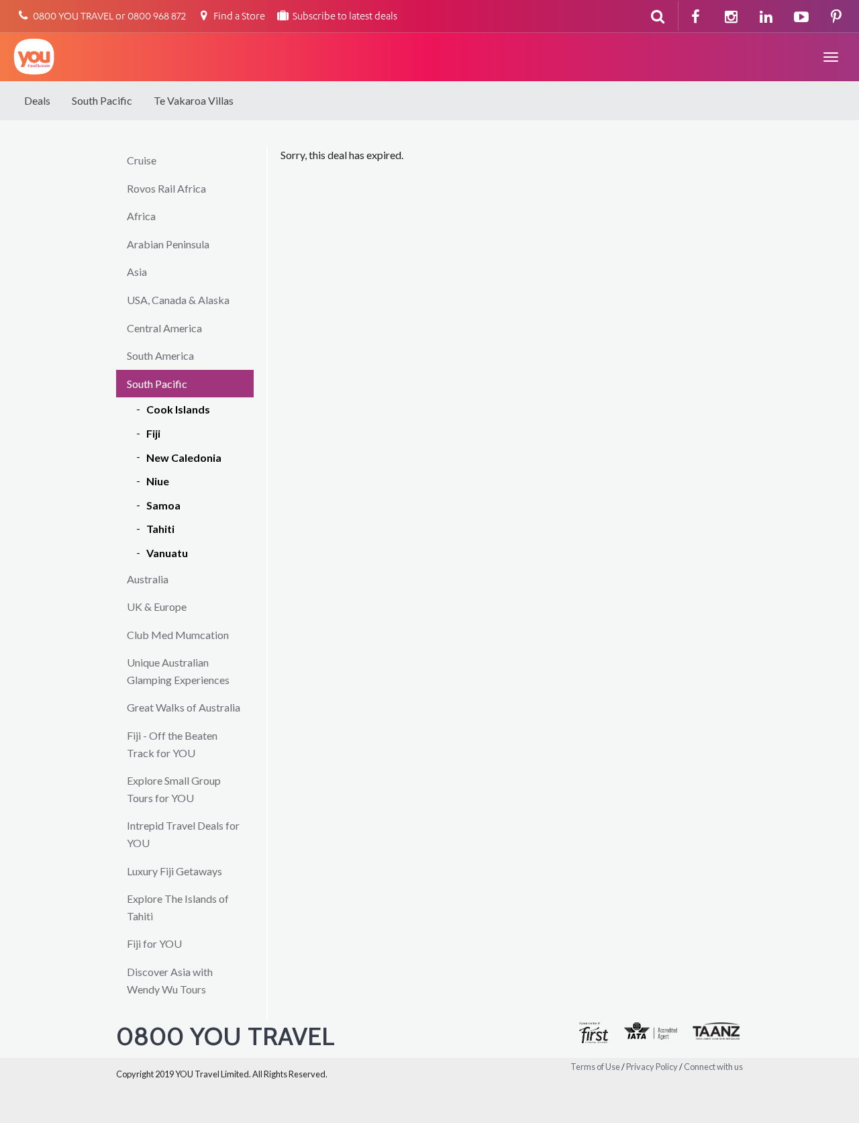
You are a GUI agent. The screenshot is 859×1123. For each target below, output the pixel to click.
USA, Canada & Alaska (178, 299)
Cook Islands (178, 409)
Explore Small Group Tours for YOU (174, 789)
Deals (37, 100)
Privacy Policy (652, 1066)
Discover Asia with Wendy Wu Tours (170, 980)
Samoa (163, 505)
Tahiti (160, 528)
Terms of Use (595, 1066)
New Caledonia (183, 457)
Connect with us (713, 1066)
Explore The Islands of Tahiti (178, 907)
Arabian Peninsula (168, 244)
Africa (141, 215)
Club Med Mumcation (178, 634)
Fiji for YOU (154, 943)
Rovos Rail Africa (166, 188)
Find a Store (238, 17)
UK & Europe (157, 606)
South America (160, 355)
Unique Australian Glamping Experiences (178, 671)
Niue (157, 481)
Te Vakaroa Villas (194, 100)
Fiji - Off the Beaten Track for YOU (172, 744)
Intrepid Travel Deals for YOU (183, 834)
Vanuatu (167, 552)
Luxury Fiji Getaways (174, 871)
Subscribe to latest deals (344, 17)
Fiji (153, 433)
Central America (164, 328)
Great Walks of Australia (183, 707)
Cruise (141, 160)
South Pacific (102, 100)
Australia (147, 579)
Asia (137, 271)
